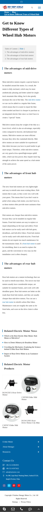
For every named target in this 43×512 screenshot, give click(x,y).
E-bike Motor (8, 442)
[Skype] (4, 509)
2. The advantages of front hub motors (19, 55)
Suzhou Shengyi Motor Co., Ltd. (24, 495)
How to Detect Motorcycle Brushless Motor (20, 343)
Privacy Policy (26, 502)
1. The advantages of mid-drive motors (19, 52)
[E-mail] (13, 509)
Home (6, 12)
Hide (21, 49)
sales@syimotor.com (13, 472)
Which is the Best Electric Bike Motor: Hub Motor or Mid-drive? (20, 337)
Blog (14, 12)
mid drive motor (34, 100)
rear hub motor (7, 302)
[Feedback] (30, 509)
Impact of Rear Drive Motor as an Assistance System (21, 355)
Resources (6, 452)
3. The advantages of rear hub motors (19, 59)
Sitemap (15, 502)
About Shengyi (8, 447)
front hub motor (29, 244)
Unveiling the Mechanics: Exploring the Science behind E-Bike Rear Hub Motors (22, 348)
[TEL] (21, 509)
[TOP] (38, 509)
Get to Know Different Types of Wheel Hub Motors (21, 15)
